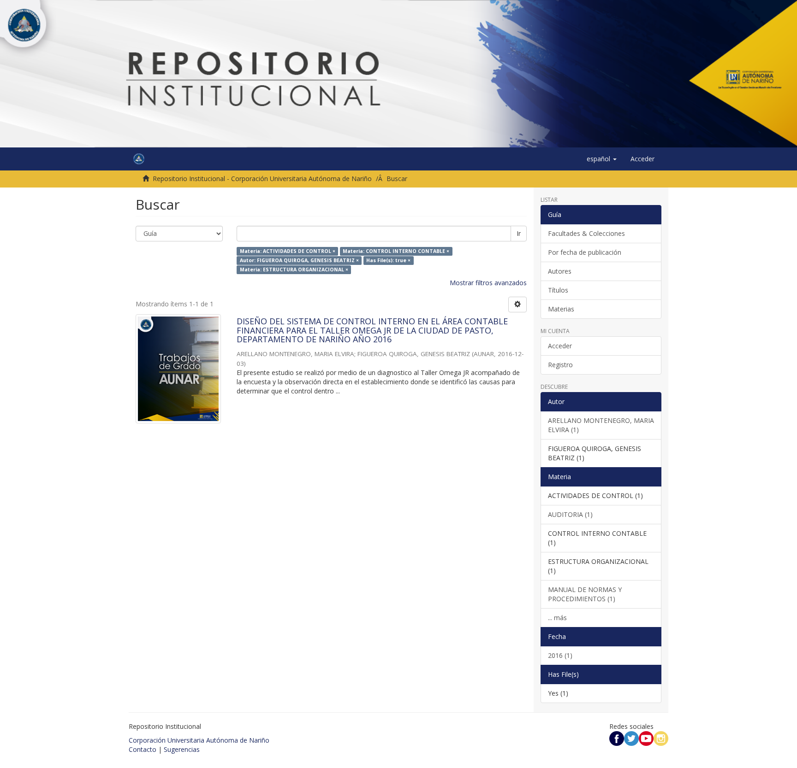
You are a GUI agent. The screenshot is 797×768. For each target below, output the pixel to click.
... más (557, 617)
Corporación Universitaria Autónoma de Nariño (199, 740)
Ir (519, 233)
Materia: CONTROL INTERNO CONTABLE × (396, 251)
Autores (559, 271)
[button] (602, 158)
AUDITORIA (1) (570, 514)
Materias (561, 309)
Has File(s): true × (388, 260)
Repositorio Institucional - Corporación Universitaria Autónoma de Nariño (262, 178)
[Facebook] (616, 737)
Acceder (560, 345)
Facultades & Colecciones (586, 233)
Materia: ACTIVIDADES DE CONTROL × (287, 251)
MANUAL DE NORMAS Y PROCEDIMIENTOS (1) (585, 594)
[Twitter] (631, 737)
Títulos (558, 290)
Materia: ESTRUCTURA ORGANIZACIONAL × (294, 269)
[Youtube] (646, 737)
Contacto (142, 749)
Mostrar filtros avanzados (488, 282)
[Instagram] (661, 737)
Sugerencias (182, 749)
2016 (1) (560, 655)
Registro (560, 364)
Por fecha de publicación (584, 252)
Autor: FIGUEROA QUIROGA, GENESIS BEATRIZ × (299, 260)
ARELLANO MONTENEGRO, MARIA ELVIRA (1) (601, 425)
